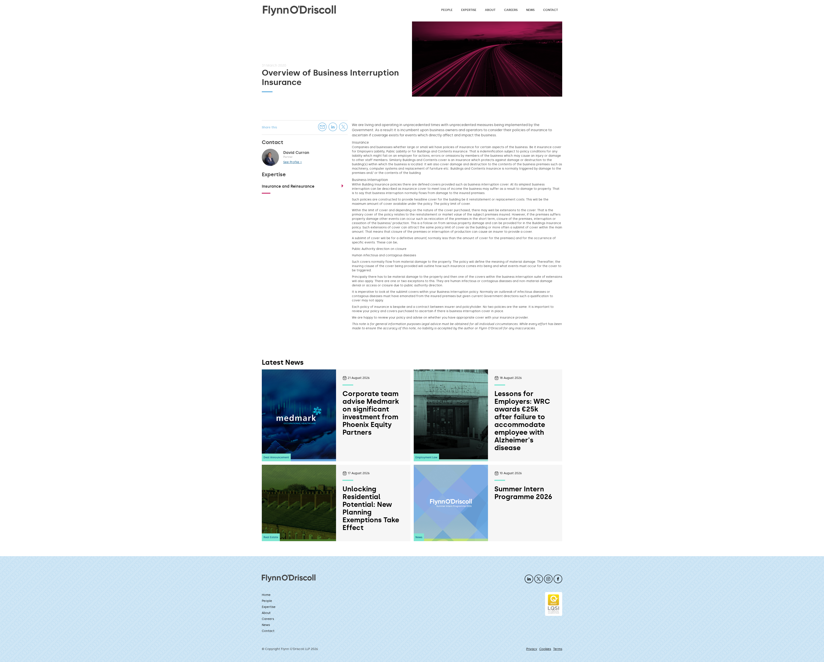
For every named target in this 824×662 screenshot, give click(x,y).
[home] (299, 10)
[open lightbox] (487, 59)
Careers (511, 10)
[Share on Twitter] (343, 127)
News (530, 10)
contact (550, 10)
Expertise (468, 10)
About (490, 10)
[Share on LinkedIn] (333, 127)
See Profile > (292, 162)
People (447, 10)
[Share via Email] (322, 127)
